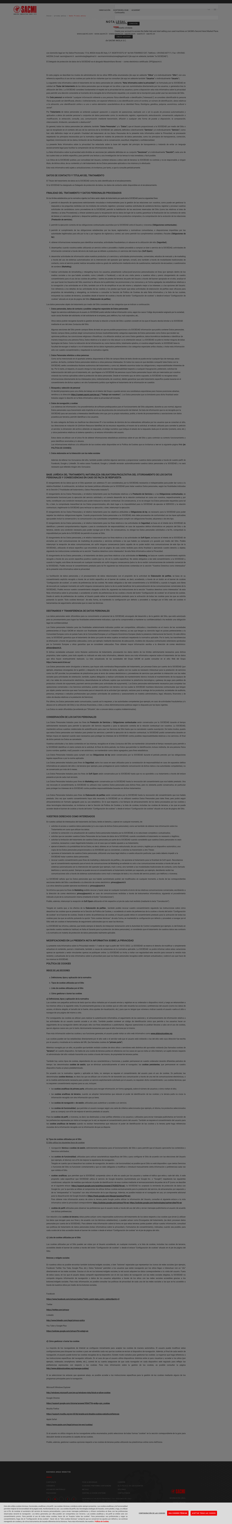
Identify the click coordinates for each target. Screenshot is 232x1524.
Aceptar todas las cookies (204, 1513)
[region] (116, 1513)
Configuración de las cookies (152, 1513)
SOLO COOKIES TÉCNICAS (177, 1513)
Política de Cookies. (102, 1521)
